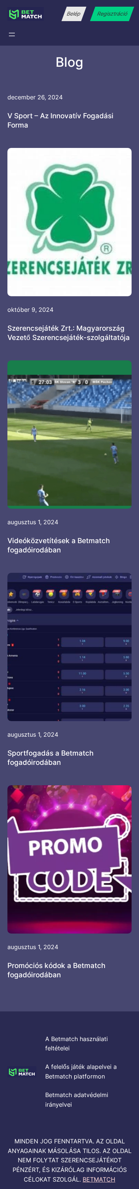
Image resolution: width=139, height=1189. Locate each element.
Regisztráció (112, 14)
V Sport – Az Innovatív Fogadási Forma (60, 120)
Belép (74, 14)
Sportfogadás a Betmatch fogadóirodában (50, 758)
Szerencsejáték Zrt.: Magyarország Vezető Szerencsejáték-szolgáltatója (68, 333)
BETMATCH (99, 1179)
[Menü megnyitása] (11, 34)
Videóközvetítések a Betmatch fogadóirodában (58, 545)
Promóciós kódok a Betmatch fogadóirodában (56, 970)
